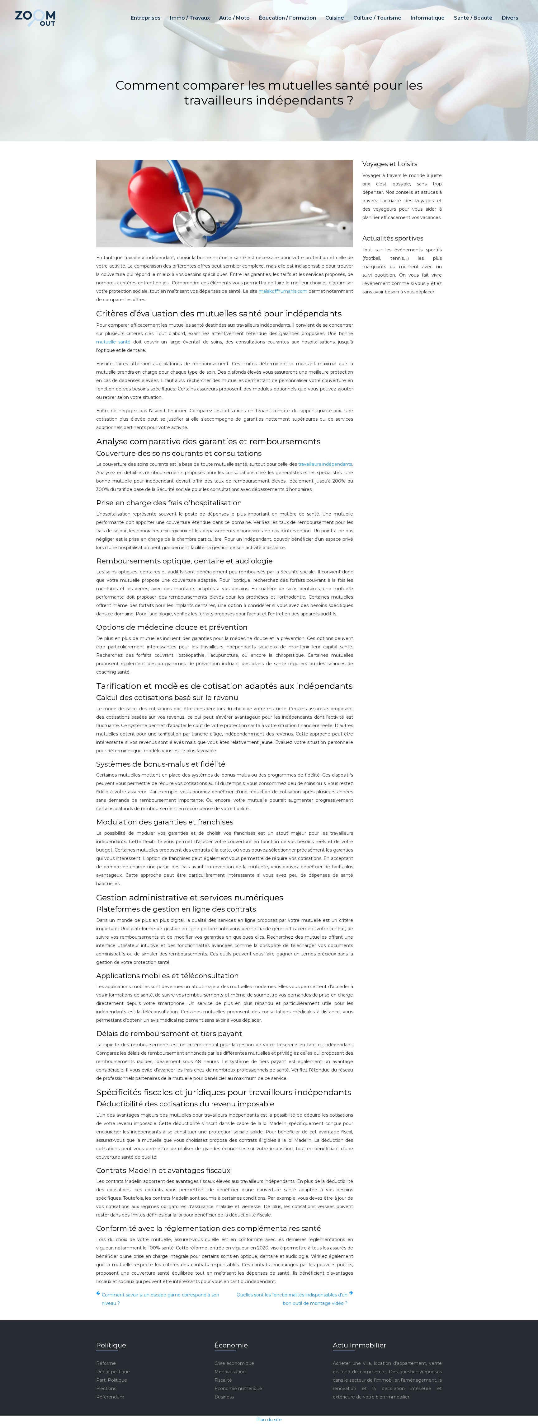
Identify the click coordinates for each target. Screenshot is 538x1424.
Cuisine (334, 18)
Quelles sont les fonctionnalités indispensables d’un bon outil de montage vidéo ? (292, 1299)
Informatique (428, 18)
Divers (510, 18)
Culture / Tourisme (377, 18)
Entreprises (146, 18)
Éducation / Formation (287, 18)
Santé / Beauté (473, 18)
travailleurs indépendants (325, 464)
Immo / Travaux (190, 18)
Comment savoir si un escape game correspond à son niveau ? (160, 1299)
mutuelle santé (113, 342)
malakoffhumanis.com (283, 291)
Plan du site (269, 1419)
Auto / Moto (234, 18)
